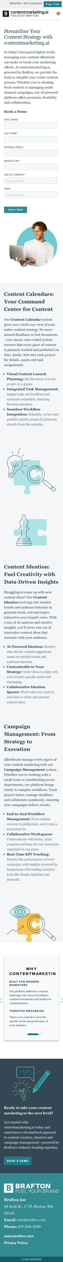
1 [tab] (33, 1034)
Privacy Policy (16, 1243)
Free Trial (52, 4)
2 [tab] (40, 1034)
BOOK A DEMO (17, 1161)
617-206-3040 (29, 1226)
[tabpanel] (31, 997)
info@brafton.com (31, 1220)
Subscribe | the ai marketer (26, 3)
